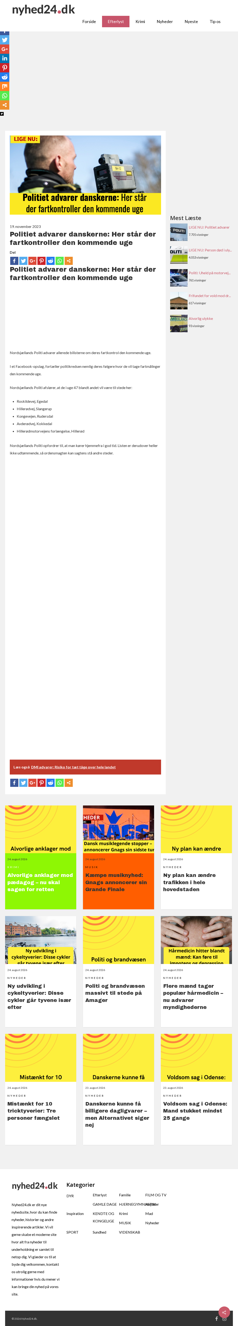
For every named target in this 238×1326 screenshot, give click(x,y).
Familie (125, 1195)
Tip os (215, 21)
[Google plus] (32, 261)
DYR (70, 1196)
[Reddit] (50, 261)
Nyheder (165, 21)
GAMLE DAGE (105, 1204)
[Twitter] (23, 261)
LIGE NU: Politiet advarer (209, 227)
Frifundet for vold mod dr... (210, 295)
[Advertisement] (119, 83)
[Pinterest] (41, 261)
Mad (149, 1213)
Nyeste (191, 21)
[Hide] (2, 114)
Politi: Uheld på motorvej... (210, 273)
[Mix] (4, 86)
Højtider (152, 1204)
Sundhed (99, 1232)
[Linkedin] (4, 58)
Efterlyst (116, 21)
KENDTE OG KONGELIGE (103, 1217)
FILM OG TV (155, 1195)
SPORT (72, 1232)
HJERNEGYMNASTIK (132, 1204)
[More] (69, 261)
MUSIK (125, 1223)
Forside (89, 21)
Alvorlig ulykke (201, 318)
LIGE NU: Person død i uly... (210, 250)
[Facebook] (14, 261)
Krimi (140, 21)
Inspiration (75, 1213)
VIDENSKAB (129, 1232)
